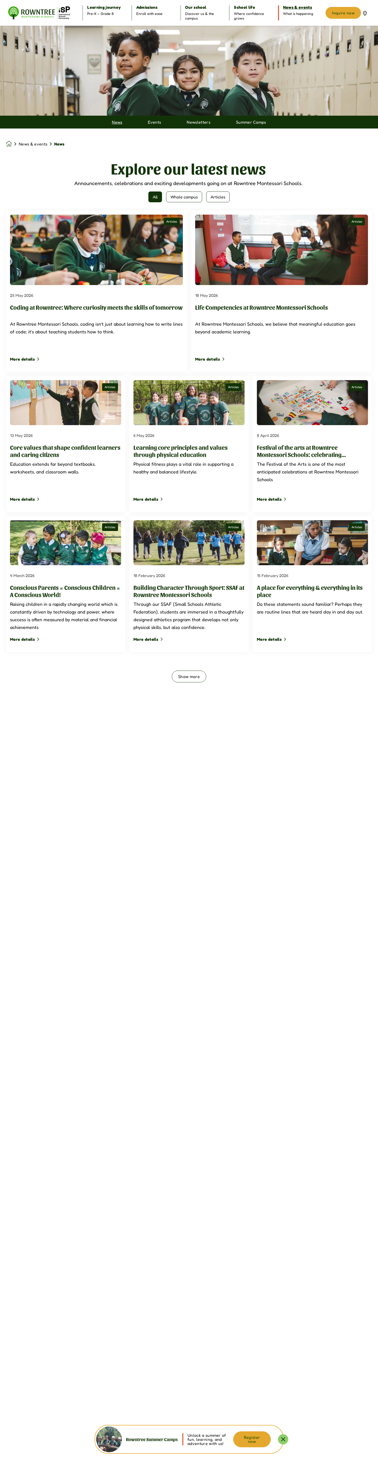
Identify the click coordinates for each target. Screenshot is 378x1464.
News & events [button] (297, 7)
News (117, 122)
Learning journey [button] (104, 7)
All (155, 196)
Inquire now (343, 12)
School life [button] (244, 7)
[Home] (39, 13)
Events (154, 122)
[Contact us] (365, 12)
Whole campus (184, 196)
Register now (252, 1439)
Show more (189, 676)
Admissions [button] (146, 7)
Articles (218, 196)
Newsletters (198, 122)
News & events (33, 144)
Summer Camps (251, 122)
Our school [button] (195, 7)
